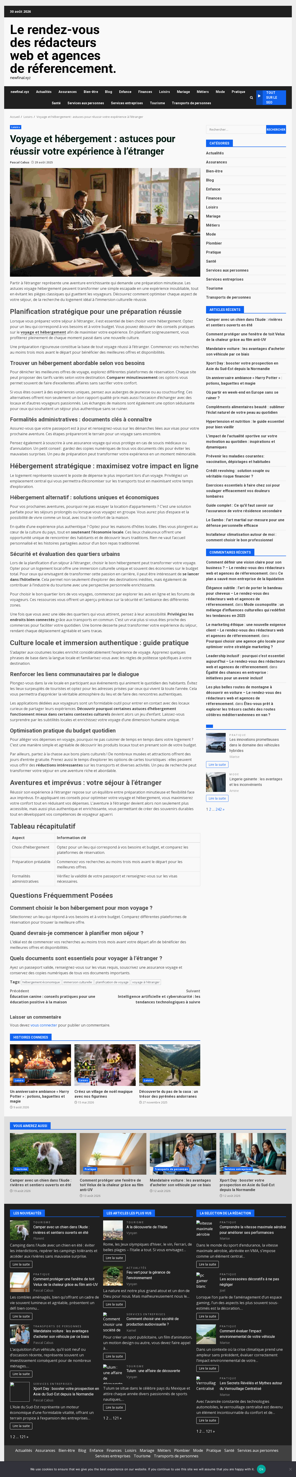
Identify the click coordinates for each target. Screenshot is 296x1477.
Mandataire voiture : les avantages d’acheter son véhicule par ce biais (183, 1154)
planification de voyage (112, 982)
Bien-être (91, 92)
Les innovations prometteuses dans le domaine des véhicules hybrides (254, 745)
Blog (108, 92)
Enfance (125, 92)
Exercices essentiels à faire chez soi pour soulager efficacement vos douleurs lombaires (243, 490)
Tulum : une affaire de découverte (153, 1371)
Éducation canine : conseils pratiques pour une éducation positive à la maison (52, 996)
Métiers (203, 92)
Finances (145, 92)
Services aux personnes (86, 103)
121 (22, 1436)
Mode (220, 92)
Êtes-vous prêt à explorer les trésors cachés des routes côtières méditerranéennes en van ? (240, 709)
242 (219, 809)
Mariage (183, 92)
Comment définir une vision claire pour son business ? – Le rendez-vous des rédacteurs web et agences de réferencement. (245, 567)
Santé (56, 103)
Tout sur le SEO (271, 97)
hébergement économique (41, 982)
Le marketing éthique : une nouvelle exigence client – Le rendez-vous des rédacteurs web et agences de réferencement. (246, 630)
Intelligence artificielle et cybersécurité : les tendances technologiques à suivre (159, 996)
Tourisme (157, 103)
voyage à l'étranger (146, 982)
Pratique (238, 92)
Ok (261, 1469)
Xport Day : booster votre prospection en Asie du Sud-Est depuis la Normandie (253, 1154)
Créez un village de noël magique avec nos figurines (105, 1065)
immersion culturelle (78, 982)
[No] (290, 1469)
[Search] (251, 97)
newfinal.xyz (20, 92)
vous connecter (44, 1025)
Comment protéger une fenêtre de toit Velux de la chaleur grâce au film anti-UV (113, 1154)
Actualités (44, 92)
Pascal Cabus (19, 162)
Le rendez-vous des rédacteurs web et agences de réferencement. (63, 49)
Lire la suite (217, 764)
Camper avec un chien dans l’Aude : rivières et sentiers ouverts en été (43, 1154)
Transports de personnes (191, 103)
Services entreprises (127, 103)
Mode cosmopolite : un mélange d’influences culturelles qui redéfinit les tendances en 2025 (245, 610)
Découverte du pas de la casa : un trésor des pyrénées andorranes (169, 1065)
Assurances (68, 92)
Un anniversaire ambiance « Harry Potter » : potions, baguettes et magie (40, 1065)
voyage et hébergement (43, 332)
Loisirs (164, 92)
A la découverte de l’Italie (146, 1227)
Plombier (214, 243)
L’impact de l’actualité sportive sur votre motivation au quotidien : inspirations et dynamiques (241, 441)
